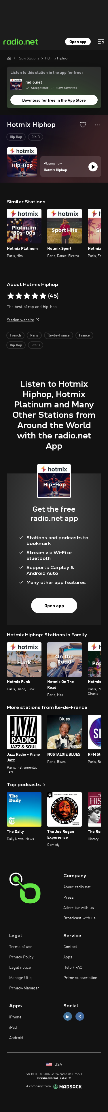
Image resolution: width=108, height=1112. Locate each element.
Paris (34, 335)
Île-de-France (59, 335)
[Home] (9, 58)
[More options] (97, 124)
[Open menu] (101, 41)
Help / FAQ (72, 968)
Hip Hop (16, 137)
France (84, 335)
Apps (67, 957)
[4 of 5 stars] (35, 296)
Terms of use (20, 947)
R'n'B (35, 137)
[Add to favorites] (83, 124)
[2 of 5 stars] (19, 296)
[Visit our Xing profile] (79, 1017)
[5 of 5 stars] (43, 296)
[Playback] (93, 166)
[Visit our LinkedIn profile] (67, 1017)
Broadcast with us (79, 918)
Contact (70, 947)
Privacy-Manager (24, 988)
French (15, 335)
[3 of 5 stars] (27, 296)
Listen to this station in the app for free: (46, 73)
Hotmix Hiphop (55, 170)
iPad (13, 1028)
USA (57, 1065)
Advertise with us (78, 908)
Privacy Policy (21, 957)
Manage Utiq (20, 978)
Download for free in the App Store (54, 100)
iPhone (15, 1017)
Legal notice (20, 968)
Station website (20, 320)
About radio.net (77, 887)
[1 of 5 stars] (11, 296)
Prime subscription (80, 978)
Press (68, 898)
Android (16, 1038)
